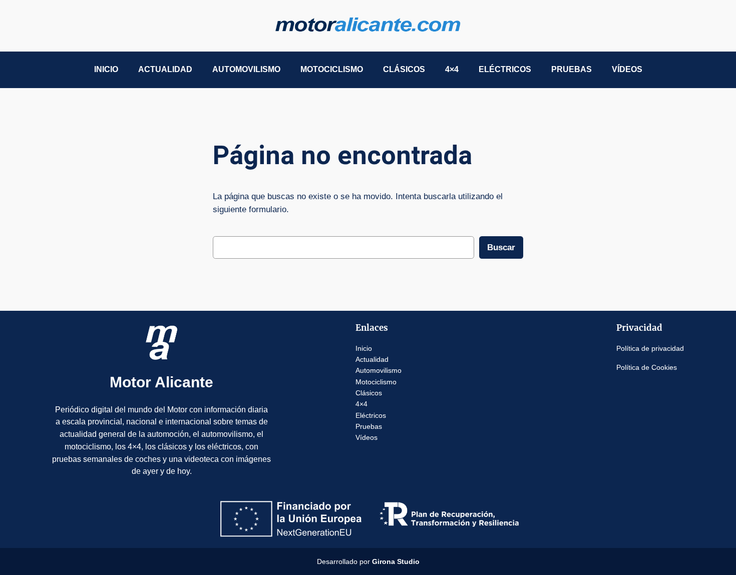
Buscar (501, 247)
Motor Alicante (161, 382)
